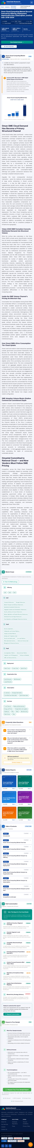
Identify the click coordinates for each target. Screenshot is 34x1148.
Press (13, 1126)
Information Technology (13, 7)
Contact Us (4, 1129)
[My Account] (6, 1145)
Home (2, 7)
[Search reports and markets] (2, 1145)
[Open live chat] (30, 1144)
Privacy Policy (26, 1126)
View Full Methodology (11, 581)
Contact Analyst (16, 762)
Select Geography (10, 46)
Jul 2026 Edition (5, 59)
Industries (7, 7)
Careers (3, 1126)
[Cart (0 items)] (10, 1145)
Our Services (4, 1124)
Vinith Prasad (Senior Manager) (25, 23)
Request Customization (13, 1014)
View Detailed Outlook (16, 42)
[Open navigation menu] (31, 2)
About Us (3, 1121)
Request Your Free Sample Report (18, 1089)
